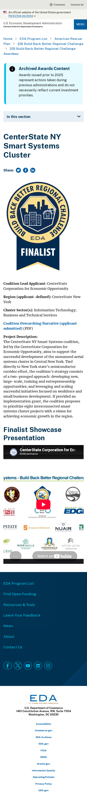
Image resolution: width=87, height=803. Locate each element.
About (8, 636)
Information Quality (43, 770)
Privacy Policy (43, 783)
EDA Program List (33, 38)
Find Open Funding (19, 593)
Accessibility (43, 723)
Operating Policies (43, 777)
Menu (80, 24)
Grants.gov (43, 763)
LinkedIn (38, 665)
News (8, 625)
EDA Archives (44, 737)
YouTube (28, 665)
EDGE (43, 756)
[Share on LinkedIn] (32, 170)
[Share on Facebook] (25, 170)
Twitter (18, 665)
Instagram (48, 665)
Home (7, 38)
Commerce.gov (43, 730)
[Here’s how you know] (43, 14)
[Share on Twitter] (18, 170)
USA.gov (43, 790)
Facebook (7, 665)
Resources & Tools (19, 604)
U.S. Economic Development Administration (32, 24)
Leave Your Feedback (22, 615)
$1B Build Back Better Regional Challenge (50, 44)
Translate (59, 4)
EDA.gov (44, 743)
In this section (18, 116)
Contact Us (77, 4)
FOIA (44, 750)
